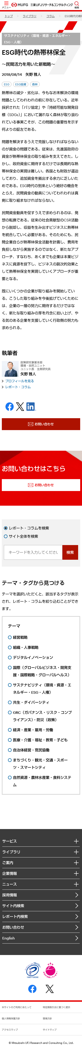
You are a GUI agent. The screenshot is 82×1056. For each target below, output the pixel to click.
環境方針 (47, 1018)
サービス (9, 841)
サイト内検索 (13, 905)
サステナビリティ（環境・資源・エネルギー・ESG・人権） (37, 39)
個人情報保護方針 (11, 1018)
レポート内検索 (15, 916)
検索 (70, 552)
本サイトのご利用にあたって (16, 1007)
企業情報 (9, 873)
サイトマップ (49, 1029)
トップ (9, 16)
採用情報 (9, 895)
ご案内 (7, 862)
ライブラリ (29, 16)
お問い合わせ (13, 927)
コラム (50, 16)
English (8, 938)
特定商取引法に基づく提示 (56, 1007)
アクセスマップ (10, 1029)
